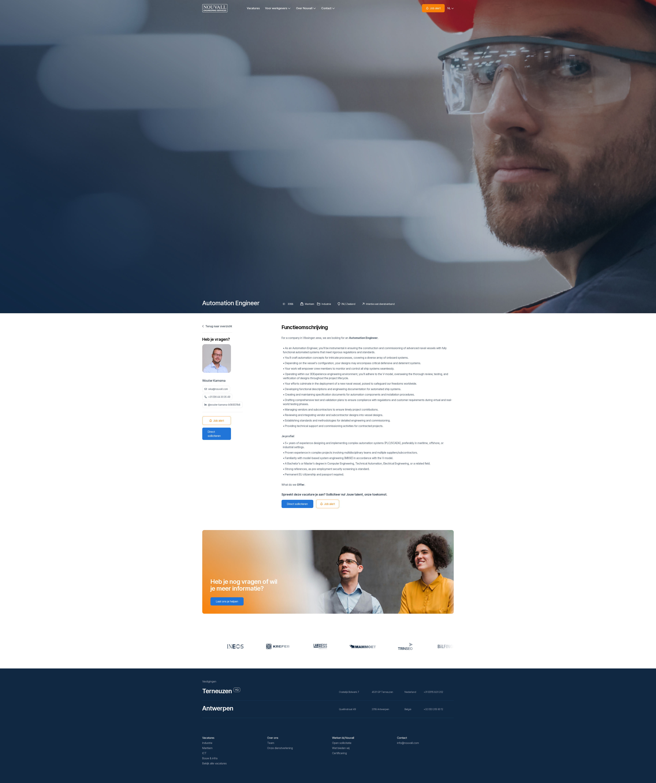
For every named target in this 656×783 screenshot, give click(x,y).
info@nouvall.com (408, 743)
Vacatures (253, 8)
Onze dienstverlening (280, 748)
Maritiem (207, 748)
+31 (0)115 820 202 (433, 691)
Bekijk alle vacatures (214, 763)
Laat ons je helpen (227, 601)
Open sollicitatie (341, 743)
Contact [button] (326, 8)
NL (449, 8)
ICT (204, 753)
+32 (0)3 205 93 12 (433, 709)
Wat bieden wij (341, 748)
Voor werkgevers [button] (276, 8)
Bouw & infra (209, 758)
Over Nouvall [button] (304, 8)
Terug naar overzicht (218, 326)
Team (270, 743)
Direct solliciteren (214, 434)
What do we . (293, 484)
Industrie (207, 743)
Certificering (339, 753)
